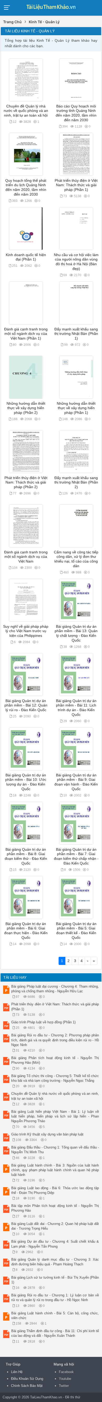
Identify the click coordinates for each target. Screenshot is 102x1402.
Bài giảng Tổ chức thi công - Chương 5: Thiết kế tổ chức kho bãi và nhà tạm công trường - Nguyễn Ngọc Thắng (55, 1078)
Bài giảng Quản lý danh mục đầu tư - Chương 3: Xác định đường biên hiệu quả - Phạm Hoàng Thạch (55, 1262)
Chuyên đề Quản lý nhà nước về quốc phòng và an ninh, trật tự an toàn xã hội (26, 110)
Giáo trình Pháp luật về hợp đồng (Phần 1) (43, 1022)
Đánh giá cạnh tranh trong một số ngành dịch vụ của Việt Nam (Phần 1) (26, 333)
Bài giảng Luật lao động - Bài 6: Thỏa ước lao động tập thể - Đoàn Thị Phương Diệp (55, 1190)
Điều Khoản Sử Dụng (27, 1379)
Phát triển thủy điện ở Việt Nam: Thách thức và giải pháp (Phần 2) (25, 482)
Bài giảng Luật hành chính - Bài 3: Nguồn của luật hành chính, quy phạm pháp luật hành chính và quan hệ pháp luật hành (55, 1170)
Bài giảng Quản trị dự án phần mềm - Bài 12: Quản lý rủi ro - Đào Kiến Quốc (25, 705)
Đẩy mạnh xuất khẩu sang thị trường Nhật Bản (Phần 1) (76, 333)
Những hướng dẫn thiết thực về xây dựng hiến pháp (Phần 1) (76, 408)
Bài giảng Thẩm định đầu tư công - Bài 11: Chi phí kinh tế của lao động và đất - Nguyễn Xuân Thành (55, 1333)
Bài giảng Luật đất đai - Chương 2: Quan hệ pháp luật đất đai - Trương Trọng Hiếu (55, 1226)
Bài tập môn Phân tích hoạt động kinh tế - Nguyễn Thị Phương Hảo (55, 1208)
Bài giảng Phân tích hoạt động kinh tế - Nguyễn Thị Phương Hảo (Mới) (55, 1060)
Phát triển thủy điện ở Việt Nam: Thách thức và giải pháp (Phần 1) (76, 185)
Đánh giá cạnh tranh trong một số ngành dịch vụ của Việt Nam (26, 556)
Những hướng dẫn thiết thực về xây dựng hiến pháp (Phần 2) (26, 408)
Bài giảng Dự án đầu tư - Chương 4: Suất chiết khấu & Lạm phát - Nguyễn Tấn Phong (55, 1244)
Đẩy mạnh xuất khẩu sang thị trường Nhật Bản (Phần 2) (76, 482)
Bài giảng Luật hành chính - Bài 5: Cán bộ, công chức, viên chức (55, 1315)
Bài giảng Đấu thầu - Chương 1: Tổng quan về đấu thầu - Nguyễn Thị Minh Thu (55, 1149)
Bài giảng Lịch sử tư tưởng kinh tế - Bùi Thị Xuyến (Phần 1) (55, 1280)
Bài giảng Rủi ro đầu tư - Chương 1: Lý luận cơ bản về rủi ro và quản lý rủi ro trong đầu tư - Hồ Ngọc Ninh (55, 1297)
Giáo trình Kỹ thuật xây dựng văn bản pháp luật (47, 1134)
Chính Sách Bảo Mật (27, 1386)
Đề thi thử (72, 1397)
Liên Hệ (16, 1372)
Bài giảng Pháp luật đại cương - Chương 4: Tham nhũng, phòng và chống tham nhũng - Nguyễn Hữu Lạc (55, 988)
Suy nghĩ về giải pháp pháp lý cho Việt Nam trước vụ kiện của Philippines (25, 631)
